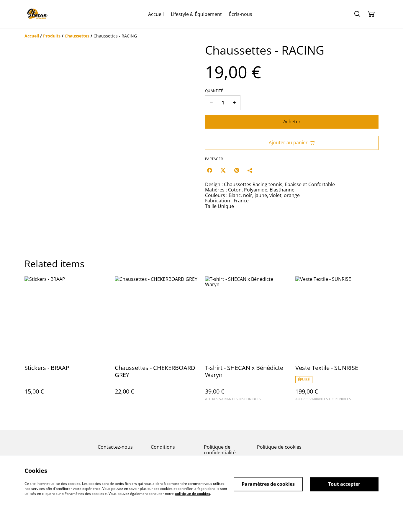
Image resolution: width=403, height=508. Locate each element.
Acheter (292, 121)
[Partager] (250, 170)
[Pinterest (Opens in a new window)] (236, 170)
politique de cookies (192, 493)
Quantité (214, 91)
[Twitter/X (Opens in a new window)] (223, 170)
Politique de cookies (279, 447)
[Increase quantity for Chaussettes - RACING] (234, 102)
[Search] (357, 14)
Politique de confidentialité (220, 450)
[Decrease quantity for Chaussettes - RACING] (211, 102)
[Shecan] (37, 14)
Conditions (163, 447)
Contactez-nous (115, 447)
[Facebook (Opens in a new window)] (209, 170)
